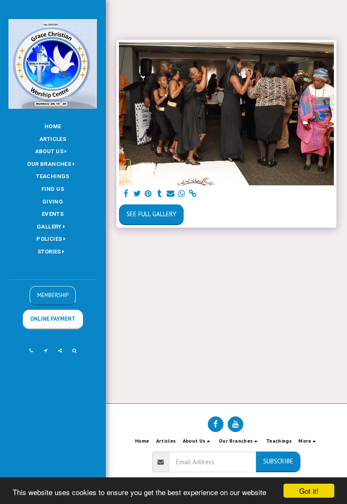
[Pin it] (148, 194)
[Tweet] (137, 194)
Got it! (309, 490)
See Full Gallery (151, 214)
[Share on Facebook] (126, 194)
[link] (193, 194)
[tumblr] (159, 194)
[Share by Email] (171, 194)
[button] (53, 152)
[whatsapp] (182, 194)
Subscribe (278, 461)
